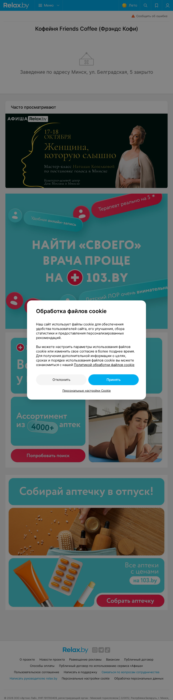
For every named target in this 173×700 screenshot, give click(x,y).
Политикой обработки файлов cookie (104, 365)
